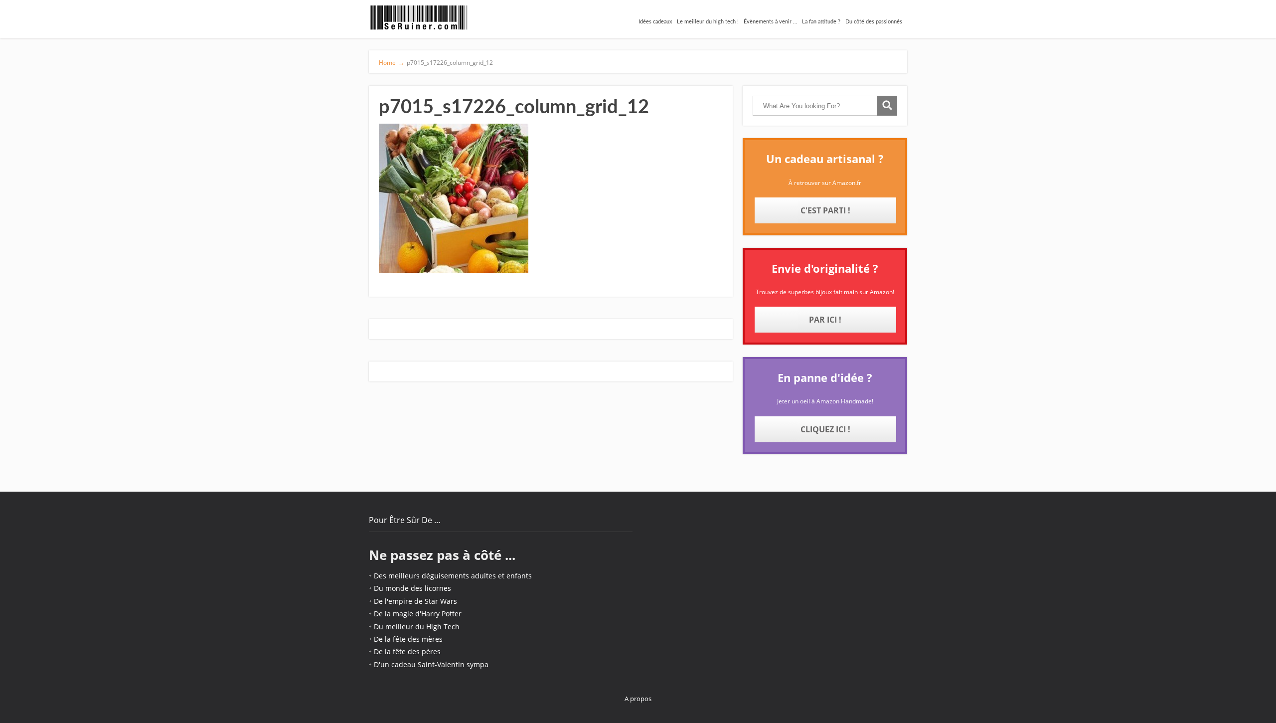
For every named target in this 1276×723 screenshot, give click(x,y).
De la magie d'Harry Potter (418, 613)
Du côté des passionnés (873, 21)
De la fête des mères (408, 639)
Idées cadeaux (655, 21)
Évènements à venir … (770, 21)
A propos (638, 698)
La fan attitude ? (821, 21)
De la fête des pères (407, 651)
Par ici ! (825, 319)
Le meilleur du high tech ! (708, 21)
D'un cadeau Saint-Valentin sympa (431, 664)
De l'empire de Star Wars (415, 601)
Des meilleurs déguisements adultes (435, 575)
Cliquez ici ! (825, 429)
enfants (519, 575)
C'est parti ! (825, 210)
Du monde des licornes (412, 588)
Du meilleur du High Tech (417, 626)
